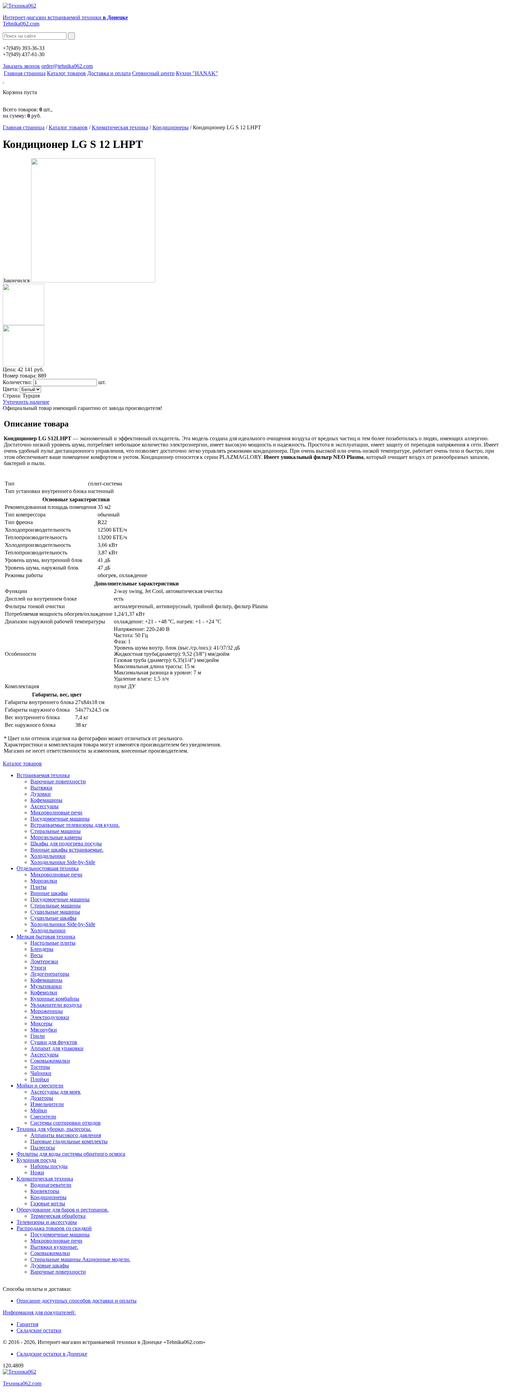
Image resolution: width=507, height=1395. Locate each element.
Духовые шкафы (49, 1265)
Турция (31, 396)
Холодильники (48, 856)
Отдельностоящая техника (48, 868)
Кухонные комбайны (54, 999)
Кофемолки (43, 992)
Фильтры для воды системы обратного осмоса (71, 1154)
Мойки (38, 1110)
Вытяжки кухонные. (54, 1247)
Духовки (40, 794)
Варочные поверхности (58, 781)
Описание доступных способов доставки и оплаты (77, 1301)
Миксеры (41, 1023)
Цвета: (10, 389)
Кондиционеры (170, 127)
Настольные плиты (53, 943)
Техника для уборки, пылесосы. (54, 1129)
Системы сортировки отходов (65, 1123)
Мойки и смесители (40, 1085)
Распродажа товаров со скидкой (54, 1228)
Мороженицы (46, 1011)
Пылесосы (42, 1148)
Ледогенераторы (49, 974)
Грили (37, 1036)
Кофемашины (46, 800)
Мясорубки (43, 1030)
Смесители (43, 1117)
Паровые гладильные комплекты (69, 1141)
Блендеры (41, 949)
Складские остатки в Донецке (52, 1354)
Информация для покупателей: (39, 1312)
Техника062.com (22, 1383)
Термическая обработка (58, 1216)
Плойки (39, 1079)
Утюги (38, 968)
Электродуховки (49, 1017)
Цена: (9, 369)
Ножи (37, 1172)
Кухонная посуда (36, 1160)
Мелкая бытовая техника (46, 937)
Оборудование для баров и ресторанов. (63, 1210)
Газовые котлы (47, 1203)
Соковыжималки (50, 1061)
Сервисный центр (153, 73)
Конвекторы (44, 1191)
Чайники (40, 1073)
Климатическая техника (120, 127)
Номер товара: (20, 376)
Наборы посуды (49, 1166)
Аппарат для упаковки (56, 1048)
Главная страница (25, 73)
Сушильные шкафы (53, 918)
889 (42, 376)
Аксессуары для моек (55, 1092)
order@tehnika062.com (67, 66)
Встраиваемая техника (43, 775)
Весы (36, 955)
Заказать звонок (21, 66)
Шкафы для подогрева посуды (66, 843)
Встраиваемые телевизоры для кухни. (75, 825)
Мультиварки (46, 986)
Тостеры (40, 1067)
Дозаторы (41, 1098)
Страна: (12, 396)
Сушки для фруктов (53, 1042)
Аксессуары (44, 806)
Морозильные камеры (56, 837)
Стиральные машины (55, 831)
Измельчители (47, 1104)
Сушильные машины (55, 912)
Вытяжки (41, 788)
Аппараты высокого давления (65, 1135)
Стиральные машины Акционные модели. (80, 1259)
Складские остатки (39, 1330)
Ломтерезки (44, 961)
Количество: (17, 382)
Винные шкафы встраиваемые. (66, 850)
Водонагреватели (50, 1185)
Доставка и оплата (109, 73)
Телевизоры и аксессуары (47, 1222)
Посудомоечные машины (60, 819)
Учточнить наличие (26, 402)
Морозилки (43, 881)
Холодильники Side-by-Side (62, 862)
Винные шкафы (49, 893)
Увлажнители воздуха (56, 1005)
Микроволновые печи (56, 812)
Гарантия (27, 1324)
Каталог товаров (66, 73)
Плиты (38, 887)
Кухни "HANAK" (197, 73)
